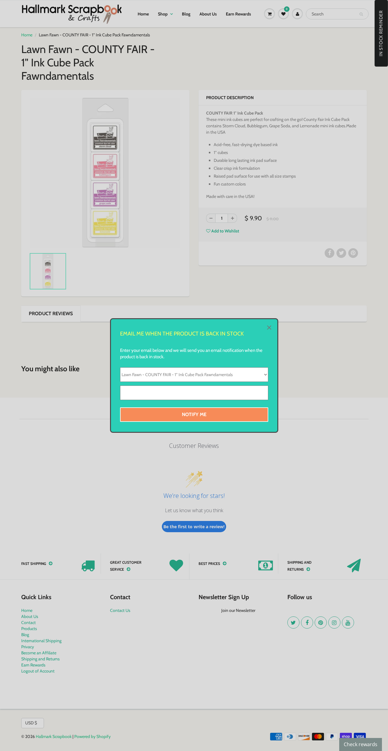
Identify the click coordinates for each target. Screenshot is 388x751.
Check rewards (360, 744)
